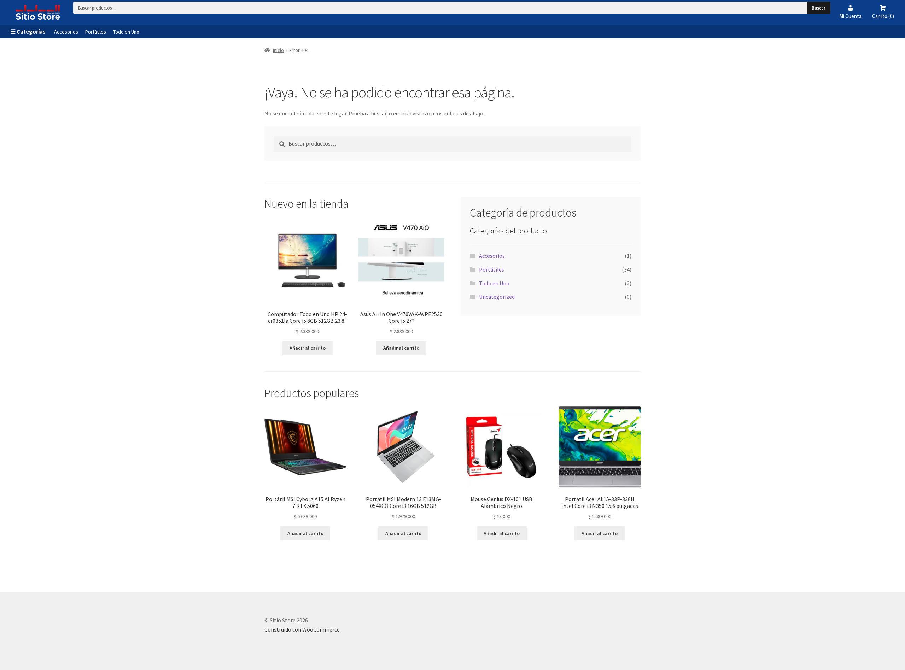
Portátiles (95, 32)
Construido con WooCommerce (302, 629)
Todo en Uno (126, 32)
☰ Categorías (28, 31)
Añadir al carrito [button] (308, 348)
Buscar (818, 8)
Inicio (278, 50)
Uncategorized (497, 296)
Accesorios (66, 32)
